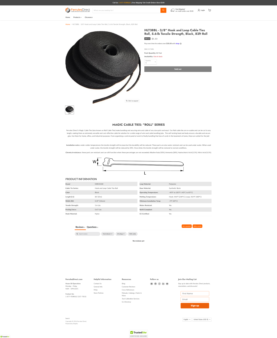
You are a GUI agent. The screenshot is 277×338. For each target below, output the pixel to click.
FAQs (96, 290)
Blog (123, 283)
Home (67, 17)
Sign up (195, 305)
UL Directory (126, 302)
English (186, 319)
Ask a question (187, 226)
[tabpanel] (138, 248)
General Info (98, 287)
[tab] (92, 227)
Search (67, 318)
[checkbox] (133, 234)
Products (77, 17)
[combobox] (126, 10)
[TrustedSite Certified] (138, 334)
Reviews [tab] (80, 227)
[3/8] (69, 110)
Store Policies (99, 293)
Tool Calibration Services (130, 299)
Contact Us (98, 283)
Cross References (128, 290)
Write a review (197, 226)
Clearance (89, 17)
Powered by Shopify (71, 323)
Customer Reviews (128, 287)
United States (201, 319)
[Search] (163, 10)
